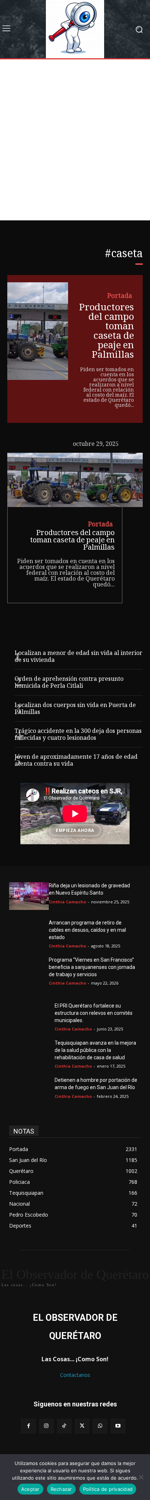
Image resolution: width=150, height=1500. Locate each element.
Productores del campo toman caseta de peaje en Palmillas (106, 332)
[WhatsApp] (100, 1426)
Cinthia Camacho (67, 901)
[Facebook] (28, 1426)
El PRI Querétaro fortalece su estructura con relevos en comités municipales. (94, 1013)
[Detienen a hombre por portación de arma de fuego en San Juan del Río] (29, 1090)
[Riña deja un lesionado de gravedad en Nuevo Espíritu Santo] (29, 896)
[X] (82, 1426)
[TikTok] (64, 1426)
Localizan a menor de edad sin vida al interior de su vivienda (78, 657)
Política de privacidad (108, 1489)
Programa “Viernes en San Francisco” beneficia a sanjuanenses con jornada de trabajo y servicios (92, 967)
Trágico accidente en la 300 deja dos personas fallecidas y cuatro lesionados (78, 735)
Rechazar (61, 1489)
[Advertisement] (75, 142)
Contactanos (75, 1374)
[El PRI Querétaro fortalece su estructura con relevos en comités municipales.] (29, 1016)
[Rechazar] (141, 1477)
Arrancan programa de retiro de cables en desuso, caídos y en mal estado (87, 930)
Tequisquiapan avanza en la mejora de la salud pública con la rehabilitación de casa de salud (95, 1050)
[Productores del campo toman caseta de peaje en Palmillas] (37, 331)
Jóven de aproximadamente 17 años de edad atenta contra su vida (76, 761)
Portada (119, 296)
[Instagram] (46, 1426)
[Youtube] (118, 1426)
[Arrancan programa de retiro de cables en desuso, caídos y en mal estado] (29, 933)
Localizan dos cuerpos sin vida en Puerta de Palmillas (75, 709)
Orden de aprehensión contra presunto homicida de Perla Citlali (69, 683)
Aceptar (30, 1489)
